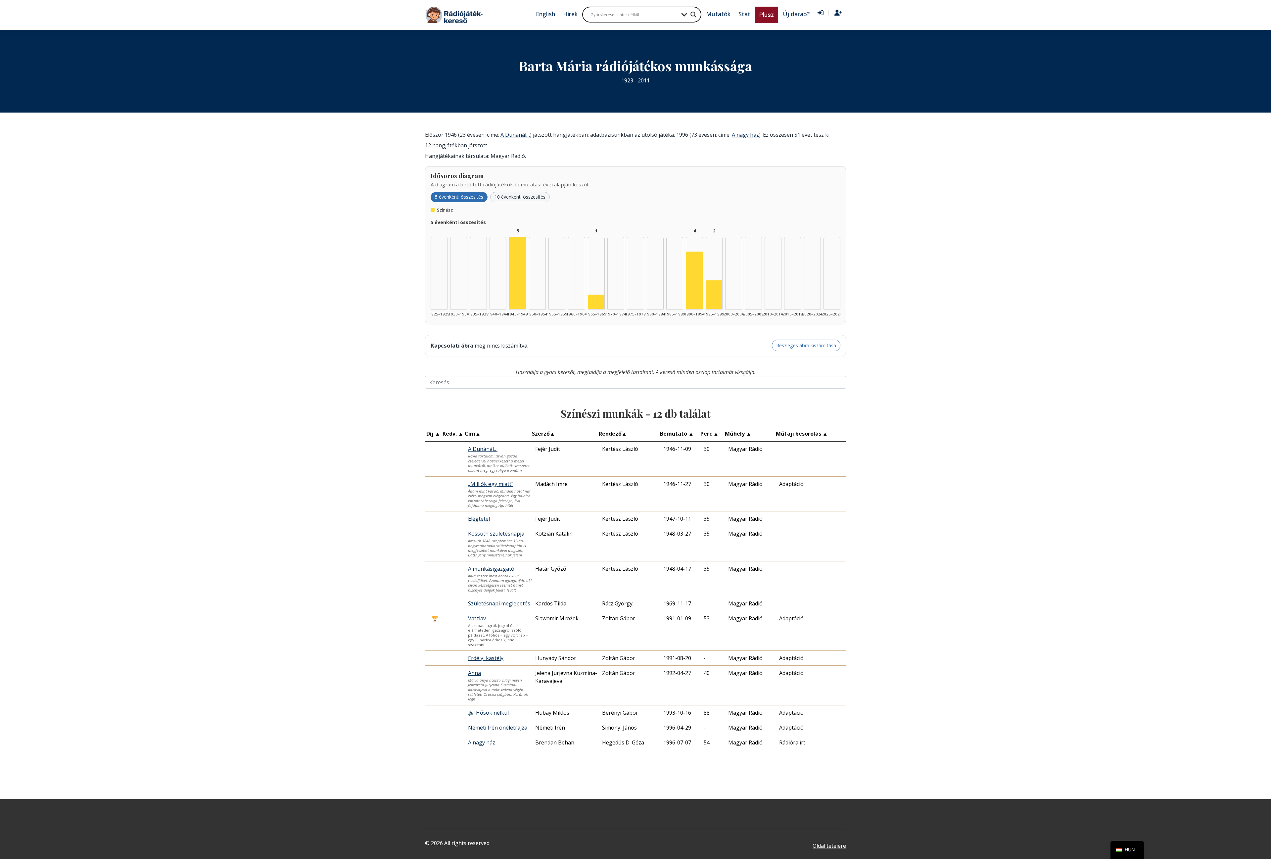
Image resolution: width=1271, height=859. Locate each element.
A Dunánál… (515, 134)
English (545, 14)
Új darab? (796, 14)
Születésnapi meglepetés (499, 603)
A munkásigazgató (491, 568)
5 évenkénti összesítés (459, 197)
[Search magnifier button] (693, 14)
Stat (744, 14)
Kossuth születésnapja (496, 533)
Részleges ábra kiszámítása (806, 345)
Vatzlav (477, 618)
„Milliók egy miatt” (490, 484)
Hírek (570, 14)
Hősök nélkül (492, 712)
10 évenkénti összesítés (519, 197)
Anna (474, 673)
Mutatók (718, 14)
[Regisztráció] (838, 13)
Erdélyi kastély (485, 658)
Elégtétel (479, 518)
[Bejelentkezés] (820, 13)
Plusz (766, 14)
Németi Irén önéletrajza (497, 727)
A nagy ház (745, 134)
